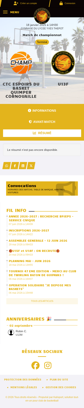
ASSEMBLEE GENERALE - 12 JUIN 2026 (38, 240)
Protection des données (22, 379)
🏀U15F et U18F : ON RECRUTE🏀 (34, 251)
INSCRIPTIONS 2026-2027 (29, 230)
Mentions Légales (23, 387)
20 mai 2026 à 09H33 (21, 254)
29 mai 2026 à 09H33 (21, 244)
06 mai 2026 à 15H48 (21, 292)
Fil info (16, 210)
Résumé (44, 133)
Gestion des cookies (60, 387)
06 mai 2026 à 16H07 (21, 279)
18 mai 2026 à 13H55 (21, 265)
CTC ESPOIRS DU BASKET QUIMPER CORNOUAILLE (21, 90)
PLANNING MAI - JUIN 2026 (30, 261)
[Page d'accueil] (42, 16)
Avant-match (44, 122)
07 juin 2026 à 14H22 (21, 234)
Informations (44, 110)
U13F (63, 83)
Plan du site (59, 379)
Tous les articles (42, 301)
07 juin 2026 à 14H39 (21, 224)
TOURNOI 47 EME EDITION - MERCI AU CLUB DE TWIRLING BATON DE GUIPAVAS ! (42, 273)
